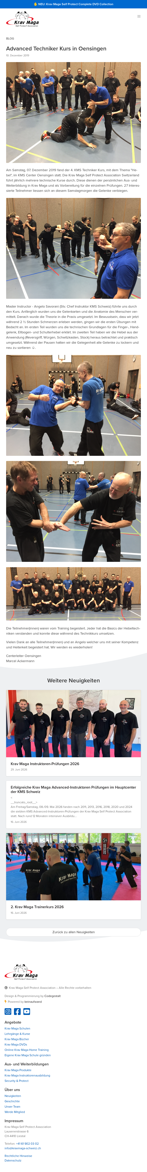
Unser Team (12, 1107)
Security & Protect (17, 1081)
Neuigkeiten (13, 1096)
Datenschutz (13, 1160)
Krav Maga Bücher (17, 1039)
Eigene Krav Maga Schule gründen (28, 1055)
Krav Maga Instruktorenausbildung (27, 1075)
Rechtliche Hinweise (18, 1156)
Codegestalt (52, 996)
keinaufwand (33, 1002)
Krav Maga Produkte (18, 1070)
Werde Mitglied (15, 1112)
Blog (10, 38)
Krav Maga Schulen (17, 1028)
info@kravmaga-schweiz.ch (23, 1148)
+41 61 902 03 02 (27, 1144)
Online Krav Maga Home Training (27, 1050)
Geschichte (12, 1101)
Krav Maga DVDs (16, 1044)
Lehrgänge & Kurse (17, 1034)
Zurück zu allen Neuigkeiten (73, 932)
